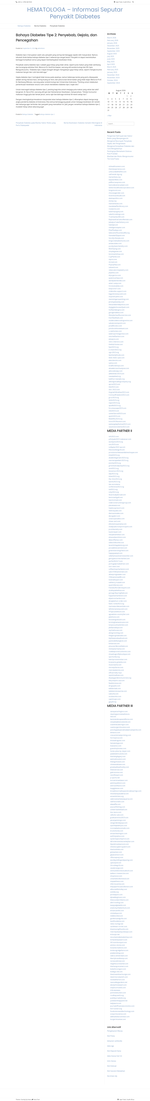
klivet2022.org (114, 476)
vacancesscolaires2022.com (119, 427)
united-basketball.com (118, 809)
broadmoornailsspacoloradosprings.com (125, 791)
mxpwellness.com (116, 881)
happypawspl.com (115, 553)
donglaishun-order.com (118, 601)
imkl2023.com (114, 411)
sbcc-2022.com (114, 389)
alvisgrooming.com (116, 633)
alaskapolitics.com (115, 198)
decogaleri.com (114, 516)
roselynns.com (114, 209)
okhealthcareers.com (117, 166)
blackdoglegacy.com (117, 756)
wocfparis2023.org (116, 442)
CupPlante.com (114, 257)
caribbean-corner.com (118, 926)
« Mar (109, 115)
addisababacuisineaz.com (119, 1016)
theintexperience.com (117, 169)
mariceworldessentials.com (119, 606)
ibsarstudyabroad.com (117, 495)
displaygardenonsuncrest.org (120, 678)
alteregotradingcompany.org (120, 381)
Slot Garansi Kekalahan (116, 1071)
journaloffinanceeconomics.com (122, 1006)
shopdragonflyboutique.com (119, 654)
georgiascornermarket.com (119, 558)
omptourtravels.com (118, 987)
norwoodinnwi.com (117, 961)
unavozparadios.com (116, 518)
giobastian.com (116, 852)
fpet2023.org (114, 347)
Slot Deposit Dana (114, 1051)
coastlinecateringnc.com (119, 724)
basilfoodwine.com (117, 921)
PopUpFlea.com (115, 265)
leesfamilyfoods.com (116, 355)
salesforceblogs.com (116, 214)
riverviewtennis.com (116, 670)
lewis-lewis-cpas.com (116, 358)
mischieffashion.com (116, 336)
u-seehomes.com (115, 331)
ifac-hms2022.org (115, 479)
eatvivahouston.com (118, 759)
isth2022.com (114, 436)
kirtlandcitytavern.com (118, 940)
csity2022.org (114, 492)
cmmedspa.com (116, 913)
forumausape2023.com (117, 408)
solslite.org (114, 892)
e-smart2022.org (115, 350)
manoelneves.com (115, 203)
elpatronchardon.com (117, 598)
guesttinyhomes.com (118, 748)
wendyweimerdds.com (117, 280)
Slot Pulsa (111, 1036)
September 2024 (113, 83)
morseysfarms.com (116, 667)
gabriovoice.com (116, 772)
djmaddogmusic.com (118, 897)
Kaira (29, 1099)
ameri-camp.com (115, 283)
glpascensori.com (116, 855)
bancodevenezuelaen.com (118, 185)
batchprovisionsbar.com (118, 659)
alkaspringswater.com (117, 574)
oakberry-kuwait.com (117, 582)
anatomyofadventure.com (120, 908)
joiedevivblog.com (117, 953)
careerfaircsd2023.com (117, 413)
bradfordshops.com (116, 366)
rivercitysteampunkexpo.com (121, 932)
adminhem (41, 48)
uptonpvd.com (115, 863)
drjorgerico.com (115, 275)
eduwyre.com (114, 339)
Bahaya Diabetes (24, 26)
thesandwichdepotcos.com (119, 304)
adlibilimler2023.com (116, 373)
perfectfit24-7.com (116, 561)
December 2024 (113, 75)
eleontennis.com (115, 360)
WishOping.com (115, 249)
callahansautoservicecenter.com (121, 556)
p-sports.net (115, 778)
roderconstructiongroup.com (120, 503)
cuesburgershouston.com (120, 727)
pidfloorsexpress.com (117, 182)
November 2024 (113, 77)
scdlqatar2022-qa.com (117, 447)
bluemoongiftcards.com (119, 929)
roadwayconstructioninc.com (120, 651)
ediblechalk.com (115, 688)
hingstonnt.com (115, 190)
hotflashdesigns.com (116, 310)
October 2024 (112, 80)
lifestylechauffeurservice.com (120, 315)
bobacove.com (114, 643)
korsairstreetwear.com (119, 780)
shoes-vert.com (114, 521)
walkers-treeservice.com (119, 873)
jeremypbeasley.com (116, 302)
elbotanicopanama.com (117, 524)
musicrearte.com (115, 665)
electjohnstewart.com (118, 985)
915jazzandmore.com (117, 611)
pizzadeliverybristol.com (118, 548)
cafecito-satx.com (116, 815)
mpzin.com (113, 259)
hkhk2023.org (114, 400)
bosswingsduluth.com (117, 619)
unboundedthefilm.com (117, 172)
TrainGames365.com (116, 217)
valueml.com (113, 267)
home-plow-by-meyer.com (120, 751)
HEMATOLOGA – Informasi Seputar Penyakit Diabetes (75, 13)
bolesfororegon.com (118, 969)
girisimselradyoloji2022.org (119, 466)
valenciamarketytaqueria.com (121, 799)
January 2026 (112, 43)
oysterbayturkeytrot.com (119, 839)
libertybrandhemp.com (119, 958)
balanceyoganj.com (116, 211)
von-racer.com (114, 566)
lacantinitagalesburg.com (118, 545)
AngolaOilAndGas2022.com (119, 392)
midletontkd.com (116, 916)
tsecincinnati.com (115, 500)
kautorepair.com (115, 532)
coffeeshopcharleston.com (119, 569)
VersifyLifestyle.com (116, 238)
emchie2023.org (115, 463)
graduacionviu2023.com (119, 817)
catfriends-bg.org (115, 174)
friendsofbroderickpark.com (119, 588)
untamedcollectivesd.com (119, 879)
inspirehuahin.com (116, 296)
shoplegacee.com (115, 251)
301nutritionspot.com (118, 942)
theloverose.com (116, 770)
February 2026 (112, 40)
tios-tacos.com (115, 812)
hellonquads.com (115, 511)
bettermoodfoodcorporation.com (121, 187)
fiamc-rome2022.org (116, 604)
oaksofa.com (113, 694)
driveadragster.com (117, 740)
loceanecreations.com (118, 948)
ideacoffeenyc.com (116, 540)
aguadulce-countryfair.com (119, 614)
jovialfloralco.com (115, 326)
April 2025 (111, 64)
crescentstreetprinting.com (120, 735)
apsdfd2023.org (115, 405)
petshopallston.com (117, 783)
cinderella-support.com (117, 291)
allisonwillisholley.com (118, 889)
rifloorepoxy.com (116, 857)
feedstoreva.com (115, 683)
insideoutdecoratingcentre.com (120, 320)
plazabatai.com (114, 505)
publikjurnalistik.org (118, 998)
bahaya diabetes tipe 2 (47, 114)
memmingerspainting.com (119, 299)
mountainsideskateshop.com (121, 937)
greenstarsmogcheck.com (118, 550)
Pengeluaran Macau (115, 1031)
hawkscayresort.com (116, 508)
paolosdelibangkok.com (118, 641)
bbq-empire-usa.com (116, 680)
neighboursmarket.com (119, 964)
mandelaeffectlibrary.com (118, 206)
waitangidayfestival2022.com (120, 424)
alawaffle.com (115, 804)
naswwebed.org (115, 376)
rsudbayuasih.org (117, 995)
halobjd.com (113, 225)
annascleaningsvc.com (118, 833)
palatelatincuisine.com (118, 754)
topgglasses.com (116, 788)
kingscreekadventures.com (119, 241)
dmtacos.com (115, 732)
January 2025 (112, 72)
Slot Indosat (111, 1066)
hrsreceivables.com (116, 286)
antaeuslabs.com (115, 243)
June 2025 (111, 59)
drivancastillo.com (117, 910)
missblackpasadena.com (119, 793)
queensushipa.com (116, 278)
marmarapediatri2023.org (118, 460)
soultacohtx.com (115, 696)
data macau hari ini (114, 1056)
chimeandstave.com (117, 764)
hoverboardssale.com (117, 195)
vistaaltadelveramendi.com (120, 722)
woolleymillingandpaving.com (121, 860)
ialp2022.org (113, 474)
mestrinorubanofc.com (119, 977)
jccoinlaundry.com (115, 529)
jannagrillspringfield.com (118, 593)
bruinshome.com (116, 831)
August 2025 (112, 54)
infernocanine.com (117, 884)
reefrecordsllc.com (117, 801)
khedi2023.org (114, 455)
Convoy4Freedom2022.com (119, 395)
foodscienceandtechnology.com (122, 1011)
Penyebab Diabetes (57, 26)
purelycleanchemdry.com (118, 246)
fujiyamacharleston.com (118, 596)
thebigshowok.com (117, 762)
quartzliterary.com (116, 585)
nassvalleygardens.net (118, 982)
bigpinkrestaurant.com (117, 294)
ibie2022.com (114, 387)
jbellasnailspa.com (116, 627)
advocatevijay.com (115, 371)
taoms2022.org (114, 481)
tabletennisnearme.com (118, 691)
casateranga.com (116, 868)
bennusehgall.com (116, 497)
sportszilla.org (114, 657)
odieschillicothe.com (116, 542)
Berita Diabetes (40, 26)
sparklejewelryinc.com (118, 825)
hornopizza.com (116, 738)
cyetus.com (113, 363)
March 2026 (111, 38)
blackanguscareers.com (119, 966)
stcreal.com (113, 262)
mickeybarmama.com (117, 649)
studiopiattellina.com (117, 590)
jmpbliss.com (113, 273)
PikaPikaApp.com (115, 230)
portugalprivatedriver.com (119, 564)
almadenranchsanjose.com (119, 368)
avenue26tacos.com (117, 786)
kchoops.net (115, 934)
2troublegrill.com (116, 865)
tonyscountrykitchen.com (118, 625)
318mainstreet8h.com (117, 577)
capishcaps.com (115, 699)
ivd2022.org (113, 489)
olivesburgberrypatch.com (120, 847)
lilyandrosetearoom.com (119, 844)
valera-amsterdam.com (119, 956)
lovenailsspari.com (116, 580)
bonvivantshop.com (116, 254)
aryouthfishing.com (117, 807)
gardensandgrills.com (118, 918)
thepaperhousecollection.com (121, 886)
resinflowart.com (116, 775)
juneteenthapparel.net (118, 1001)
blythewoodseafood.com (118, 638)
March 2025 (111, 67)
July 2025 (110, 56)
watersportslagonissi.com (118, 334)
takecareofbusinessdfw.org (119, 233)
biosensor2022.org (116, 471)
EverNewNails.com (116, 318)
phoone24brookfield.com (118, 646)
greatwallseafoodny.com (119, 767)
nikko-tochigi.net (116, 924)
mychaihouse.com (115, 630)
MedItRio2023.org (115, 419)
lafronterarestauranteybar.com (122, 841)
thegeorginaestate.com (118, 635)
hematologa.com (116, 743)
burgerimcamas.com (118, 1019)
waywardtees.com (115, 180)
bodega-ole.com (116, 972)
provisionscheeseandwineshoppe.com (123, 452)
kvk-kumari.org (116, 1008)
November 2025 (113, 48)
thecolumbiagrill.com (117, 450)
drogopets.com (114, 686)
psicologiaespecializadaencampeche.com (125, 730)
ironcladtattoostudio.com (119, 828)
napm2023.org (114, 403)
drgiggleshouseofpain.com (119, 307)
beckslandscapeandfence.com (121, 719)
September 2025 (113, 51)
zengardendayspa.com (118, 823)
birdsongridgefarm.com (119, 950)
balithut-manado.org (117, 379)
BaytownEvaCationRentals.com (120, 219)
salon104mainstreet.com (118, 572)
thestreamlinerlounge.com (120, 974)
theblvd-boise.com (116, 344)
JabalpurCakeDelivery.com (119, 222)
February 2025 (112, 69)
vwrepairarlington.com (119, 711)
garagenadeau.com (116, 312)
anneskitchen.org (117, 796)
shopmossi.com (116, 876)
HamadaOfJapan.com (117, 235)
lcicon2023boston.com (117, 421)
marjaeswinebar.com (116, 534)
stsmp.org (112, 201)
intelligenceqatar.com (117, 227)
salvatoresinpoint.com (117, 323)
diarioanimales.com (116, 513)
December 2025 (113, 46)
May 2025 (110, 61)
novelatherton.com (117, 979)
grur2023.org (114, 397)
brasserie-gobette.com (117, 662)
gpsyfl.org (112, 702)
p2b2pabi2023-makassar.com (120, 439)
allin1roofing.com (116, 902)
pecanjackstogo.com (118, 820)
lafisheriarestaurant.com (118, 609)
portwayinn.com (116, 894)
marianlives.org (115, 177)
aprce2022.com (114, 384)
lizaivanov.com (115, 746)
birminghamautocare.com (118, 622)
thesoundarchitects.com (119, 900)
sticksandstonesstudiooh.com (121, 871)
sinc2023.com (114, 444)
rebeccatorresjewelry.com (118, 270)
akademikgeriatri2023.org (118, 458)
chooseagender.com (116, 193)
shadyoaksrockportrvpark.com (120, 526)
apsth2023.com (114, 416)
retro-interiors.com (116, 342)
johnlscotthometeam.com (118, 328)
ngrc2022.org (114, 352)
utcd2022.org (114, 468)
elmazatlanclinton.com (117, 537)
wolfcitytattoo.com (117, 836)
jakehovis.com (114, 617)
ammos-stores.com (117, 945)
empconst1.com (115, 288)
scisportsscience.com (118, 1014)
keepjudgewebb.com (118, 905)
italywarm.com (115, 1003)
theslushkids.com (116, 849)
